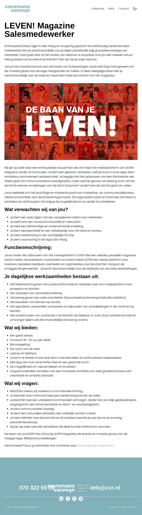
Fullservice (98, 8)
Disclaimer (114, 507)
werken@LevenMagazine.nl (95, 445)
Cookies (132, 507)
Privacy (124, 507)
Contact (123, 8)
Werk (111, 8)
